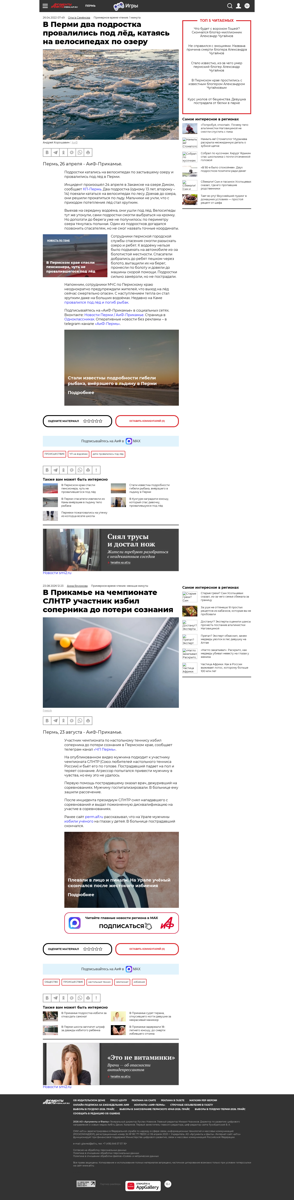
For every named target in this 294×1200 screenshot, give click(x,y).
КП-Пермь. (92, 189)
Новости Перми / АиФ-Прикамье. (114, 315)
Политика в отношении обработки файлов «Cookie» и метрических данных (116, 1156)
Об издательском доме (89, 1100)
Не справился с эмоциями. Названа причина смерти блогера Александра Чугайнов (217, 49)
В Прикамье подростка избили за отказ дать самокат (84, 1014)
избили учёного (78, 821)
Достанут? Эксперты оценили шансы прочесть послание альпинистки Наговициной (226, 625)
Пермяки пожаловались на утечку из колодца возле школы (84, 514)
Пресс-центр (118, 1100)
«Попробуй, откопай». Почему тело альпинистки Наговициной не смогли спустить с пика (224, 128)
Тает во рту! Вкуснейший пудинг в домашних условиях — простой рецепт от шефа (224, 199)
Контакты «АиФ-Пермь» (149, 1105)
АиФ (75, 142)
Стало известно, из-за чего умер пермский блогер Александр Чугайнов (216, 66)
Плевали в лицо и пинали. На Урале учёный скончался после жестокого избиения (119, 882)
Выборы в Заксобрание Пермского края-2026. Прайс (154, 1109)
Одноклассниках (79, 319)
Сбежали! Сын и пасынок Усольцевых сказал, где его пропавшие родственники (226, 185)
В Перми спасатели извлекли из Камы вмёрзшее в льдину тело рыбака (83, 502)
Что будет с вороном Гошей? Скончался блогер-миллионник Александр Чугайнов (217, 32)
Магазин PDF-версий (203, 1100)
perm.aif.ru (94, 817)
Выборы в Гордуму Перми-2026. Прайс (220, 1109)
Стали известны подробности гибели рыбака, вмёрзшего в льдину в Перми (112, 380)
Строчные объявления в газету (191, 1105)
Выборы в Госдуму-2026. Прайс (94, 1109)
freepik (47, 710)
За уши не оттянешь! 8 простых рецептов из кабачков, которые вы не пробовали (226, 611)
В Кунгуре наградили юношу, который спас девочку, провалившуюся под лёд (149, 502)
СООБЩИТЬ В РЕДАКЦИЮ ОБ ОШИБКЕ (96, 1113)
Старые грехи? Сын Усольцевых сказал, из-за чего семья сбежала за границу (225, 596)
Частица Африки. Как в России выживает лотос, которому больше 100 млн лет (224, 668)
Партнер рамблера (110, 1184)
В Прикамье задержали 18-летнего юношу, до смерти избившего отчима (147, 1030)
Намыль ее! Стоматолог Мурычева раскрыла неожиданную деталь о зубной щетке (224, 142)
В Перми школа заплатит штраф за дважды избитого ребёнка (83, 1028)
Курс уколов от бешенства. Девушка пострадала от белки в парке (217, 101)
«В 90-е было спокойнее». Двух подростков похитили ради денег (223, 169)
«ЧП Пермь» (105, 749)
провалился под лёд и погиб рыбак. (96, 302)
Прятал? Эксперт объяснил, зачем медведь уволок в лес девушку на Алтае (224, 639)
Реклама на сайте (144, 1100)
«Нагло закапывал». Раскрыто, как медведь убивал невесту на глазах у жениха (225, 653)
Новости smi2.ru (57, 573)
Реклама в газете (172, 1100)
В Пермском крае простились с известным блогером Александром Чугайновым (217, 84)
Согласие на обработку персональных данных (99, 1150)
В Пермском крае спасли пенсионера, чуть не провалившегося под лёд (78, 488)
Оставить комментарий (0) (147, 421)
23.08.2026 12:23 (53, 585)
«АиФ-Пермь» (107, 324)
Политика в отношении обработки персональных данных (106, 1153)
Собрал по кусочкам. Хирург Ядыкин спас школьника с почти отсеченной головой (226, 157)
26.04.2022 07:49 (54, 17)
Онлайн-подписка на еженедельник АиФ (101, 1105)
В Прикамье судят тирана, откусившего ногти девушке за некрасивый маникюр (150, 1016)
